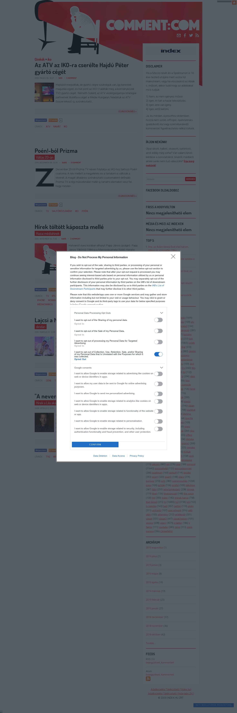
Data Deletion (100, 456)
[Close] (174, 257)
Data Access (118, 456)
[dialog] (118, 356)
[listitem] (118, 313)
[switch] (158, 320)
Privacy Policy (137, 456)
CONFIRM (95, 444)
